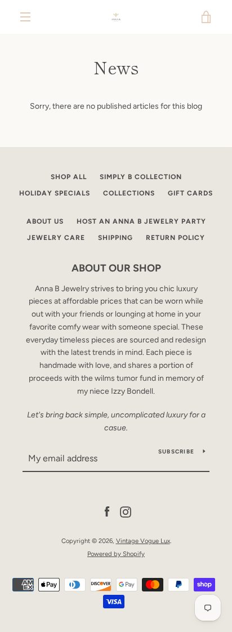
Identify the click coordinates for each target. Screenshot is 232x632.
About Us (45, 221)
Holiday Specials (54, 193)
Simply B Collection (141, 177)
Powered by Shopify (116, 554)
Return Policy (175, 238)
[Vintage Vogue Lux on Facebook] (107, 512)
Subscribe (176, 451)
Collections (129, 193)
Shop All (69, 177)
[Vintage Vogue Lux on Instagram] (125, 512)
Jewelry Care (56, 238)
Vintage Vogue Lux (143, 541)
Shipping (115, 238)
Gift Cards (190, 193)
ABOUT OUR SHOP (116, 268)
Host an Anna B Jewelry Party (141, 221)
